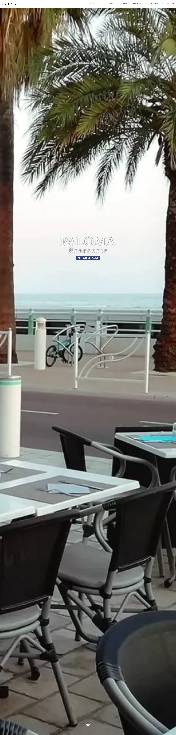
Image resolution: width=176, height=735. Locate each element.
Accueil (93, 3)
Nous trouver (168, 3)
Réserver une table (88, 258)
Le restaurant (107, 3)
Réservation (135, 3)
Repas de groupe (152, 3)
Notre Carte (122, 3)
